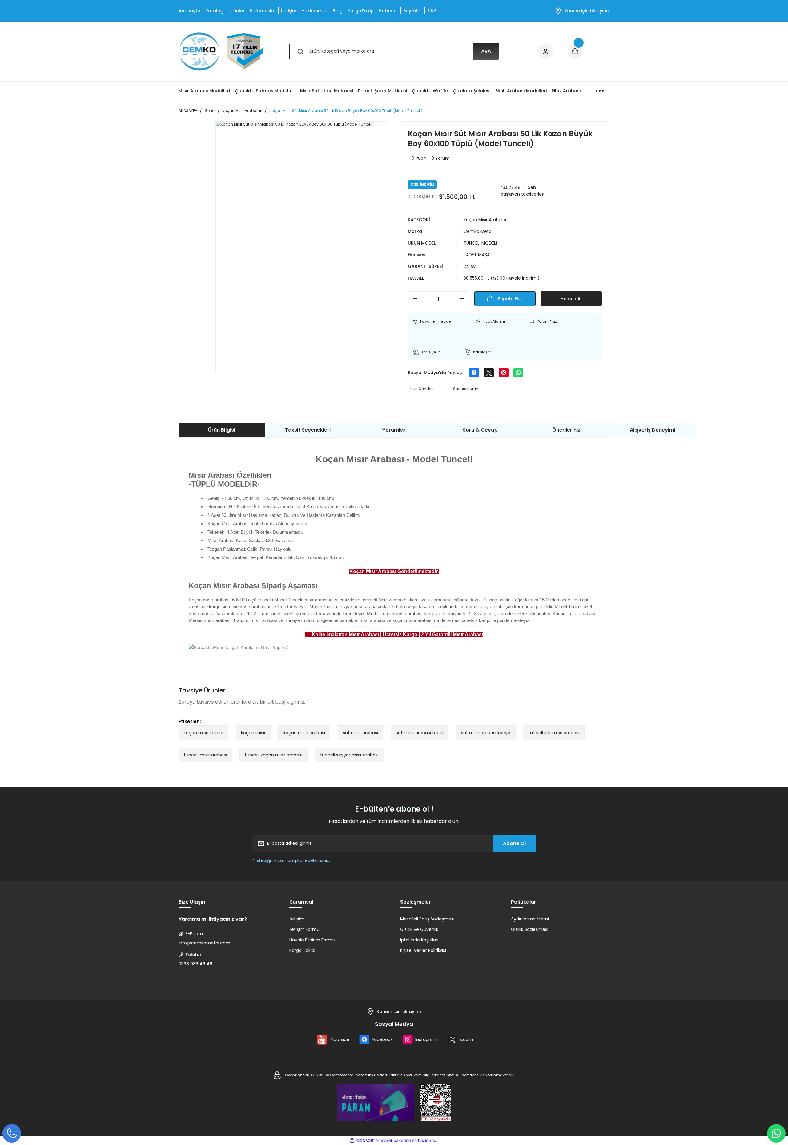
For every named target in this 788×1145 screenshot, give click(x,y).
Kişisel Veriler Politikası (423, 950)
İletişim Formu (304, 929)
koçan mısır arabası (304, 733)
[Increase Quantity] (463, 298)
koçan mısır (253, 733)
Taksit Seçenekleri (308, 429)
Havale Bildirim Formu (312, 940)
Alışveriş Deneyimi (652, 429)
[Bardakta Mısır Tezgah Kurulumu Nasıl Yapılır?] (238, 647)
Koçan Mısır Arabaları (486, 220)
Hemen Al (571, 299)
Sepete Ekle (510, 299)
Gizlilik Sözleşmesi (529, 929)
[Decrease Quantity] (413, 298)
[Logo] (221, 51)
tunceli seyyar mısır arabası (349, 755)
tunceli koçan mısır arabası (273, 755)
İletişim (296, 919)
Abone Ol (514, 843)
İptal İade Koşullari (419, 940)
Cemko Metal (478, 231)
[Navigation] (600, 91)
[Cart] (575, 51)
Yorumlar (394, 429)
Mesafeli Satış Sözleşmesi (427, 919)
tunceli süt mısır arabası (553, 733)
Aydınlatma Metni (530, 919)
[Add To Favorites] (432, 321)
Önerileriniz (566, 429)
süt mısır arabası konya (485, 733)
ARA (486, 51)
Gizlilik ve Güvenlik (419, 929)
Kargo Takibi (302, 950)
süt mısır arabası (360, 733)
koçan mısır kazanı (203, 733)
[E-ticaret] (393, 1140)
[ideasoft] (361, 1140)
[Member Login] (545, 51)
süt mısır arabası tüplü (419, 733)
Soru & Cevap (480, 429)
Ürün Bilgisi (221, 429)
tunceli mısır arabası (205, 755)
